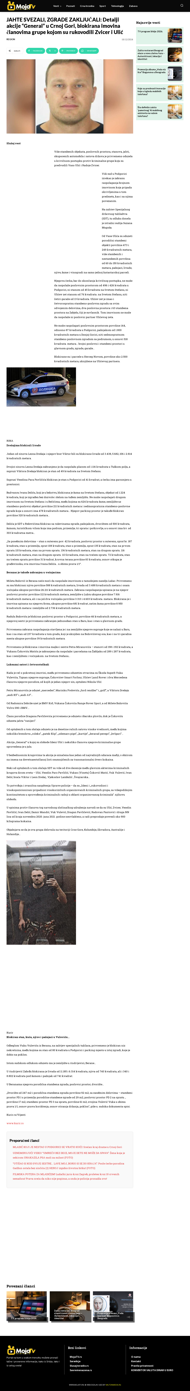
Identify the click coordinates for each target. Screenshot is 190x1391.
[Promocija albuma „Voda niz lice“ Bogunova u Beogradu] (113, 1306)
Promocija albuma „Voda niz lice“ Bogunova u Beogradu (110, 1316)
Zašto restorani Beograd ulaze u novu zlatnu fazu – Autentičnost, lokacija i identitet (68, 1314)
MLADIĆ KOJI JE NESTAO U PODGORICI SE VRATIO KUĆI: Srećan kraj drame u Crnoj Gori (67, 1147)
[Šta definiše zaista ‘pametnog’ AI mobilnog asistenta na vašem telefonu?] (175, 111)
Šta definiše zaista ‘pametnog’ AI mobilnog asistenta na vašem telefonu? (150, 111)
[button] (181, 5)
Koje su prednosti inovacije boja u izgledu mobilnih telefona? (152, 91)
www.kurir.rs (15, 1123)
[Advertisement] (29, 195)
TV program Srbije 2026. (24, 1318)
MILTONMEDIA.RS (113, 1385)
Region (11, 39)
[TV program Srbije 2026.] (27, 1306)
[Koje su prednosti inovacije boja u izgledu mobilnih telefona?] (175, 93)
